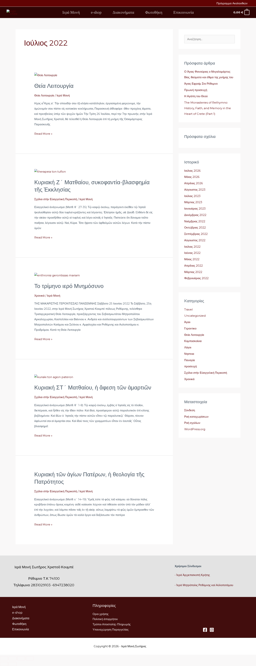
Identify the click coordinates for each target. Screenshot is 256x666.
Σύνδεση (189, 410)
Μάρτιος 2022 (193, 272)
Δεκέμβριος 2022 (195, 215)
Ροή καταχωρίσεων (196, 416)
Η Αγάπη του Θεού (196, 96)
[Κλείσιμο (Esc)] (30, 658)
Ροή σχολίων (192, 423)
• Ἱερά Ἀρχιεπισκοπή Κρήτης (192, 575)
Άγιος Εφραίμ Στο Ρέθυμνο (201, 83)
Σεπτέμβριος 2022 (196, 234)
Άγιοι (187, 322)
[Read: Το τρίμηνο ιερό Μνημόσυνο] (57, 275)
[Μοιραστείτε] (21, 658)
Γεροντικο (190, 328)
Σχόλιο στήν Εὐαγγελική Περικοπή (55, 199)
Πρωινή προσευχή (195, 90)
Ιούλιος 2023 (192, 196)
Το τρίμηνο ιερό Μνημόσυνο (69, 286)
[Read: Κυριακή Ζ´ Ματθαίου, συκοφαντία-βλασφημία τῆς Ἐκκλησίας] (50, 171)
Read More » (43, 133)
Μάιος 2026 (191, 177)
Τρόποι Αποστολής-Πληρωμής (112, 624)
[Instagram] (212, 630)
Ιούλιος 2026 (192, 170)
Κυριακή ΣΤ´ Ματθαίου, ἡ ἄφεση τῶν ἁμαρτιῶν (92, 387)
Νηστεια (189, 354)
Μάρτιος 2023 (193, 202)
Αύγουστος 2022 (194, 240)
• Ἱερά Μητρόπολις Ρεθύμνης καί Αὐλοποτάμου (204, 585)
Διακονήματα (123, 12)
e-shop (96, 12)
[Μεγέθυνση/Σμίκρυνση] (4, 658)
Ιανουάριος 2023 (195, 208)
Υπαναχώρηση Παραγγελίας (111, 629)
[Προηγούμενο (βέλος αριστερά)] (4, 664)
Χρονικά (39, 295)
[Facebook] (205, 630)
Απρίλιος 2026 (193, 183)
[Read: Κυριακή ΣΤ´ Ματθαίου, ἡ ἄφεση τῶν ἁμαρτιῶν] (53, 377)
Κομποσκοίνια (193, 341)
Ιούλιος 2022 (192, 246)
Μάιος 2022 (191, 259)
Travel (188, 309)
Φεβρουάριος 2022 (196, 278)
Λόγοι (187, 347)
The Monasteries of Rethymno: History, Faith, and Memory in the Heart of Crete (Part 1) (207, 108)
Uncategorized (195, 315)
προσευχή (190, 366)
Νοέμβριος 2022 (194, 221)
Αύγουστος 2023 (194, 189)
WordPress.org (194, 429)
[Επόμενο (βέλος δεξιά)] (12, 664)
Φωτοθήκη (153, 12)
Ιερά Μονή (71, 12)
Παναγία (189, 360)
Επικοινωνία (183, 12)
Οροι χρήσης (101, 614)
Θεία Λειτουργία (53, 85)
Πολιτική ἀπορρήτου (105, 619)
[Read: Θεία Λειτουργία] (45, 75)
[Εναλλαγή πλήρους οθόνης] (12, 658)
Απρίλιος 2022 (193, 265)
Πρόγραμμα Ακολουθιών (232, 3)
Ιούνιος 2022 (192, 253)
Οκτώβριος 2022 (195, 227)
